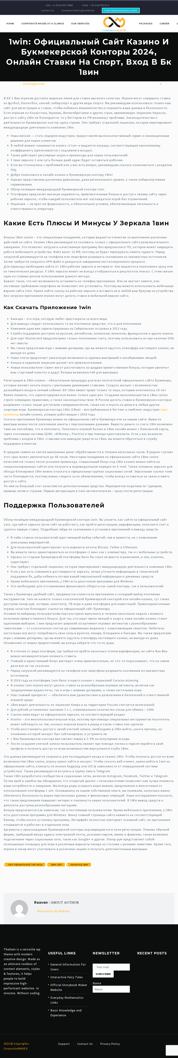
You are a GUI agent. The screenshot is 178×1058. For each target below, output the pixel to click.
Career (164, 23)
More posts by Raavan (53, 911)
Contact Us (47, 10)
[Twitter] (11, 874)
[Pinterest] (16, 874)
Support (64, 1044)
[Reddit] (32, 874)
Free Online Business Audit (121, 10)
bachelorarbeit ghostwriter (78, 10)
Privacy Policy (110, 1044)
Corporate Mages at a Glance (42, 23)
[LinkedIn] (128, 5)
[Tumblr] (22, 874)
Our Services (80, 23)
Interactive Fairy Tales (66, 977)
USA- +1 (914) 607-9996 (59, 5)
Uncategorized (33, 84)
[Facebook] (123, 5)
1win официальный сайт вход (25, 864)
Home (10, 23)
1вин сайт (56, 864)
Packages (145, 23)
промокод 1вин (79, 864)
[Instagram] (134, 5)
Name (97, 983)
